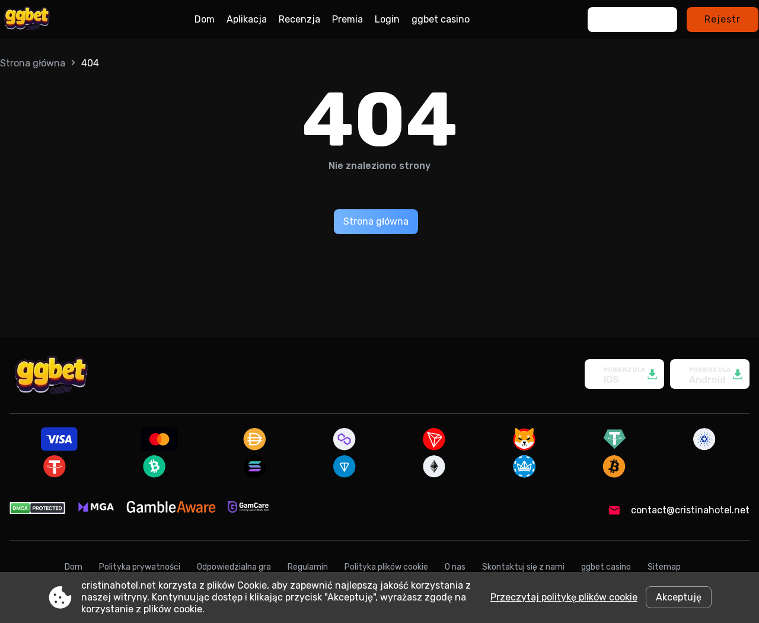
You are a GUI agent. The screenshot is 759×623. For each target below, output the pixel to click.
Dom (204, 19)
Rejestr (722, 19)
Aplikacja (247, 19)
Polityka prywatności (139, 567)
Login (387, 19)
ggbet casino (441, 19)
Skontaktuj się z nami (523, 567)
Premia (347, 19)
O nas (455, 567)
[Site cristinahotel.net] (27, 20)
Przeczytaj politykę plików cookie (563, 597)
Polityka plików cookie (386, 567)
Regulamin (308, 567)
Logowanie (632, 19)
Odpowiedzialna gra (234, 567)
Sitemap (664, 567)
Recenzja (299, 19)
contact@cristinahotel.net (690, 510)
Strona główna (32, 63)
